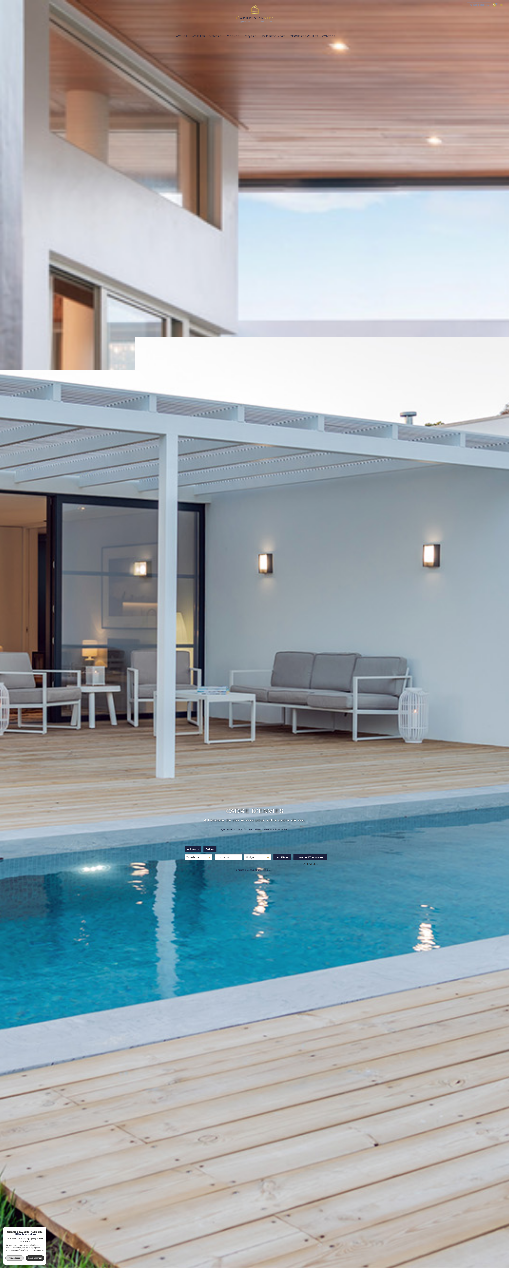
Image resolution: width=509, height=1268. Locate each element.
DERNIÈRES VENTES (304, 36)
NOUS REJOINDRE (273, 36)
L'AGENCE (232, 36)
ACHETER (198, 36)
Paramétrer (14, 1258)
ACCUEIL (182, 36)
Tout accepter (35, 1258)
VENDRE (215, 36)
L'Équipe (249, 36)
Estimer (210, 849)
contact (328, 36)
